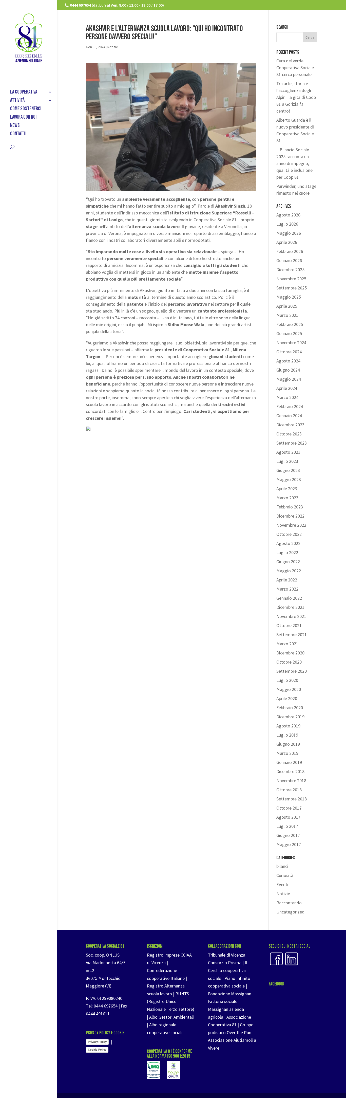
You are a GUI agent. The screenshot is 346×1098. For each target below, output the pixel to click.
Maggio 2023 (288, 479)
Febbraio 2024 (289, 406)
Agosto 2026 (288, 215)
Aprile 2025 (286, 306)
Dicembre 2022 (290, 516)
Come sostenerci (25, 109)
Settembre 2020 (291, 671)
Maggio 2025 (288, 297)
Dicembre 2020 (290, 653)
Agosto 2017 (288, 817)
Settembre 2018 (291, 799)
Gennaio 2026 (289, 260)
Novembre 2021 (291, 616)
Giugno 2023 (288, 470)
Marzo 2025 (287, 315)
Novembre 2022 (291, 525)
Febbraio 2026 (289, 251)
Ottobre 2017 (289, 808)
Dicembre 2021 (290, 607)
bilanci (282, 866)
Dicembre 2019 (290, 717)
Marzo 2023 (287, 498)
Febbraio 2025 (289, 324)
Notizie (112, 47)
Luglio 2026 (287, 224)
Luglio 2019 (287, 735)
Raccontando (289, 903)
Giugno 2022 (288, 561)
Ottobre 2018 (289, 790)
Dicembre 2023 (290, 425)
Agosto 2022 (288, 543)
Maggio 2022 (288, 571)
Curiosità (284, 875)
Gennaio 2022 (289, 598)
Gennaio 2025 (289, 333)
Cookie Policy (97, 1049)
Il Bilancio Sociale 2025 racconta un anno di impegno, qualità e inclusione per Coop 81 (294, 163)
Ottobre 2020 (289, 662)
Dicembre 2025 (290, 269)
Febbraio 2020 (289, 707)
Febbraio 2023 (289, 507)
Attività (17, 101)
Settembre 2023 (291, 443)
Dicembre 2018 (290, 771)
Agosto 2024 (288, 361)
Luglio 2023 (287, 461)
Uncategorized (290, 912)
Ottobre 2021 (289, 625)
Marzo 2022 (287, 589)
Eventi (282, 884)
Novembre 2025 (291, 279)
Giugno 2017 (288, 835)
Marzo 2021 (287, 644)
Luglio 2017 (287, 826)
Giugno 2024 (288, 370)
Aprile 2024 (286, 388)
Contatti (18, 134)
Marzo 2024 (287, 397)
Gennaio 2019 (289, 762)
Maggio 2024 (288, 379)
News (15, 126)
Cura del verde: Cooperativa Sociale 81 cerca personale (295, 67)
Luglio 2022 (287, 552)
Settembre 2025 (291, 288)
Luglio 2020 (287, 680)
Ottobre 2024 (289, 352)
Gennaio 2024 (289, 415)
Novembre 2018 (291, 780)
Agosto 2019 (288, 726)
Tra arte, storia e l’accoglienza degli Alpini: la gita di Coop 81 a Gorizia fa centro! (296, 97)
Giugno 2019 (288, 744)
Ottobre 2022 (289, 534)
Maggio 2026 (288, 233)
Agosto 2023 (288, 452)
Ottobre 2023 (289, 434)
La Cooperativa (23, 92)
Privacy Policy (97, 1042)
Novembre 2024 (291, 342)
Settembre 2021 (291, 634)
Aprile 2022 (286, 580)
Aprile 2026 (286, 242)
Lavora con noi (23, 117)
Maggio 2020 (288, 689)
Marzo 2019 (287, 753)
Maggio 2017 (288, 844)
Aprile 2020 (286, 698)
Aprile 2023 (286, 488)
